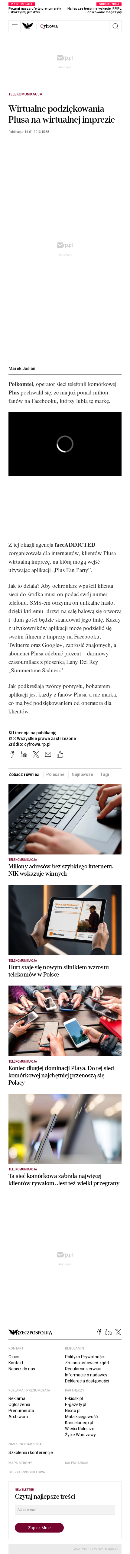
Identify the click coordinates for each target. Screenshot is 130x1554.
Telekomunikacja (25, 94)
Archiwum (18, 1416)
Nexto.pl (72, 1410)
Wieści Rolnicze (79, 1428)
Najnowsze (82, 774)
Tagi (104, 774)
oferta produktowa (26, 1472)
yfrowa (49, 26)
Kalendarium (76, 1463)
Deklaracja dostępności (87, 1381)
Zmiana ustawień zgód (87, 1362)
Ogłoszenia (19, 1404)
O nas (13, 1356)
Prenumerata (21, 1410)
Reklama (16, 1398)
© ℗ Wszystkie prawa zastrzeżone (42, 738)
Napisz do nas (21, 1368)
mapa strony (20, 1463)
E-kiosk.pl (74, 1398)
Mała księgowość (81, 1416)
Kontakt (15, 1362)
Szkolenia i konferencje (30, 1452)
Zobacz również (23, 774)
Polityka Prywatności (85, 1356)
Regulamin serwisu (83, 1368)
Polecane (55, 774)
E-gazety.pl (75, 1404)
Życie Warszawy (80, 1434)
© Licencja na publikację (32, 732)
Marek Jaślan (21, 368)
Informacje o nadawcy (86, 1374)
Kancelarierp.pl (79, 1422)
